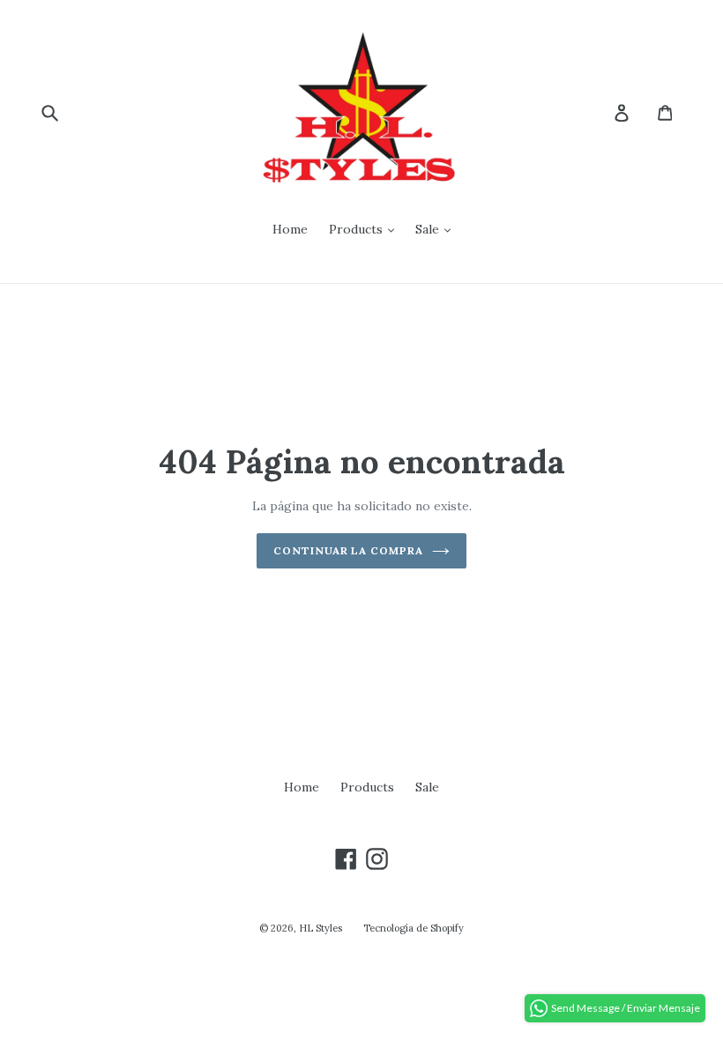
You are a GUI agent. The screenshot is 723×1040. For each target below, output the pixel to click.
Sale (429, 229)
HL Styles (320, 928)
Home (290, 229)
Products (357, 229)
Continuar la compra (348, 550)
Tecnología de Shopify (413, 928)
